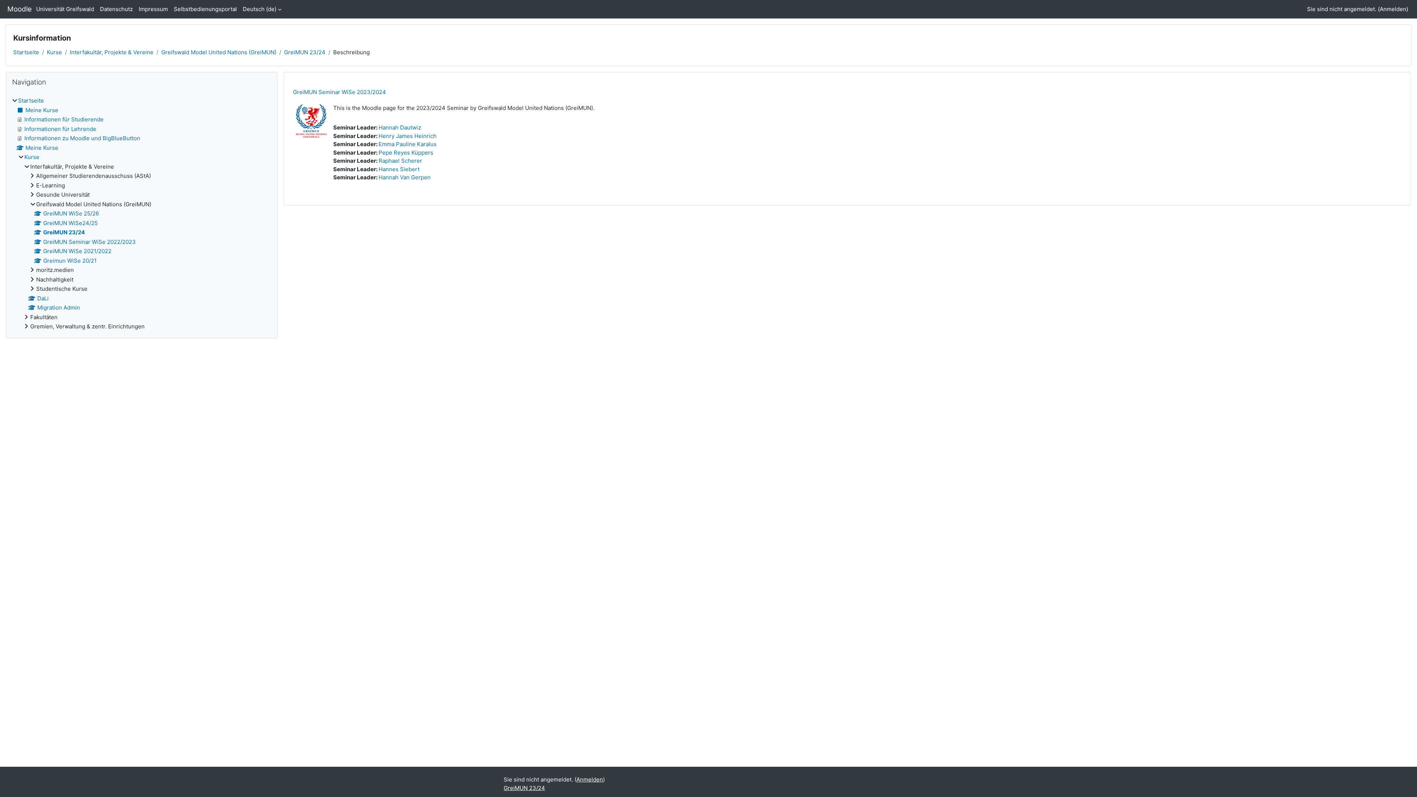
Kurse (54, 52)
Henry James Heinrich (408, 135)
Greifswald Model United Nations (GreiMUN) (218, 52)
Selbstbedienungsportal (205, 9)
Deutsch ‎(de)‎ (259, 9)
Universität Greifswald (65, 9)
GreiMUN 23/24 (304, 52)
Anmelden (1393, 9)
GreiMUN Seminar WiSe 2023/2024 (339, 92)
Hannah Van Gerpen (405, 177)
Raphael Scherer (400, 160)
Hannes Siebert (399, 169)
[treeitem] (141, 214)
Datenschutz (116, 9)
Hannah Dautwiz (400, 127)
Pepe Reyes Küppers (406, 152)
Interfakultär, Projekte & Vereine (112, 52)
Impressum (153, 9)
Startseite (26, 52)
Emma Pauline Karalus (408, 144)
